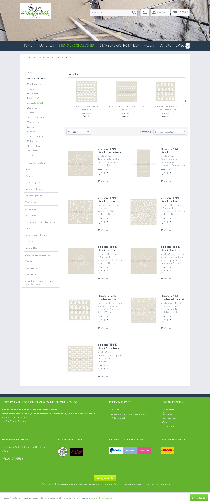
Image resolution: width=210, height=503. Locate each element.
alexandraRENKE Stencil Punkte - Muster (170, 199)
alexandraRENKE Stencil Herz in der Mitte (171, 248)
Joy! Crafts (32, 150)
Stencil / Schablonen (35, 78)
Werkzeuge (30, 202)
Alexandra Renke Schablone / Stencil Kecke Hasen (166, 108)
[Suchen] (134, 12)
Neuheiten (30, 72)
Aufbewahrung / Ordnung (37, 254)
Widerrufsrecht (118, 418)
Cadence (31, 126)
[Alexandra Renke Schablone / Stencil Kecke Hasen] (166, 91)
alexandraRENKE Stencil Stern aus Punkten (107, 248)
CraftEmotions (34, 84)
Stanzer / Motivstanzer (36, 162)
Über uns (167, 414)
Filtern (74, 131)
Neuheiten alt (31, 267)
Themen (29, 261)
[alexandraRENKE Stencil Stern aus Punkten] (80, 261)
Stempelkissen (32, 248)
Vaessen (31, 88)
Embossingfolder (33, 182)
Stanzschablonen (33, 189)
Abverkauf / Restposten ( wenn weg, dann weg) (40, 282)
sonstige (31, 155)
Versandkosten (96, 484)
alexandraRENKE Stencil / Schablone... (86, 108)
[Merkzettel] (144, 12)
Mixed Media (31, 208)
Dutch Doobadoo (35, 117)
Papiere (29, 176)
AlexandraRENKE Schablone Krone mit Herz (126, 108)
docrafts (31, 131)
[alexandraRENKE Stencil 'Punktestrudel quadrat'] (80, 163)
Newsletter (168, 409)
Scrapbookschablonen (36, 235)
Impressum (168, 426)
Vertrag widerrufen (105, 478)
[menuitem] (113, 12)
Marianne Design (35, 122)
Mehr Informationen (103, 497)
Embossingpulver (33, 195)
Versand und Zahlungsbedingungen (129, 414)
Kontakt (115, 409)
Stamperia (32, 107)
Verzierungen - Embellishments (40, 222)
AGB (164, 422)
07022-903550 (12, 459)
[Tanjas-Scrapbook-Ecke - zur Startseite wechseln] (35, 11)
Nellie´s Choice (34, 146)
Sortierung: (145, 131)
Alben (28, 169)
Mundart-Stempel (35, 136)
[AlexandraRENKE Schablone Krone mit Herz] (126, 91)
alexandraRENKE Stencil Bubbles (107, 199)
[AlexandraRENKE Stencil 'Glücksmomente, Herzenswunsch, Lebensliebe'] (143, 163)
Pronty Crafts (33, 98)
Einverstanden (199, 497)
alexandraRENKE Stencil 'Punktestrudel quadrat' (110, 150)
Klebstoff (29, 228)
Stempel (29, 241)
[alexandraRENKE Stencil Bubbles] (80, 212)
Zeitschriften (31, 274)
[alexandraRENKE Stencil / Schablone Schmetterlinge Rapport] (86, 91)
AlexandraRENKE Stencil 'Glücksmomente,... (171, 150)
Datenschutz (169, 418)
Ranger (30, 112)
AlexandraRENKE (35, 103)
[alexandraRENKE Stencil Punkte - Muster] (143, 212)
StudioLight (32, 93)
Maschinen (30, 215)
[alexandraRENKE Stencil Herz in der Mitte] (143, 261)
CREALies (32, 141)
